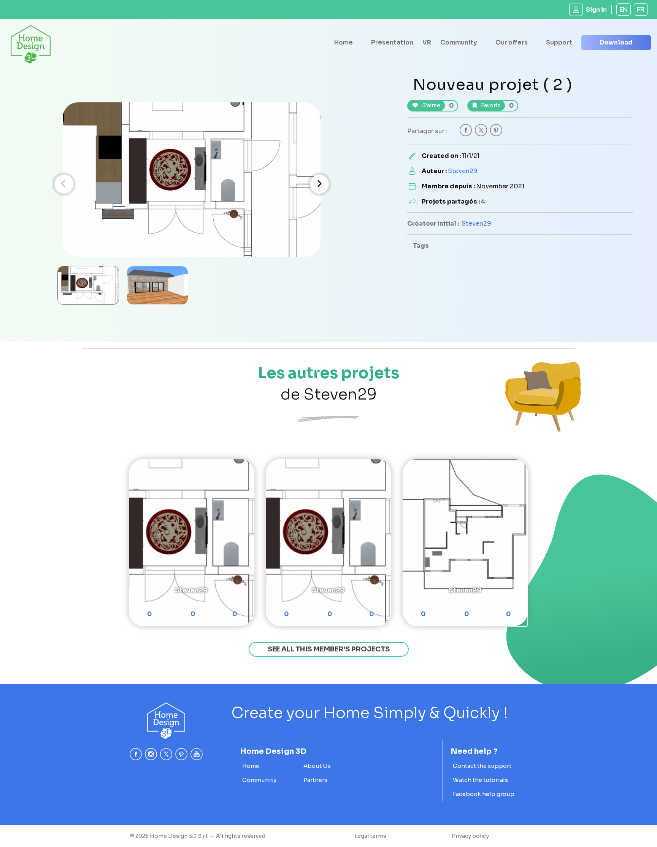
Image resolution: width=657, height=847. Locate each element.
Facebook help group (483, 794)
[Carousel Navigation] (191, 184)
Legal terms (370, 836)
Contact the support (482, 765)
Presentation (392, 42)
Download (616, 42)
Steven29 (463, 171)
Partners (315, 779)
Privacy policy (470, 836)
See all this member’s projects (329, 649)
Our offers (511, 42)
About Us (317, 765)
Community (458, 42)
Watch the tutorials (480, 779)
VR (426, 42)
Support (559, 42)
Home (343, 42)
